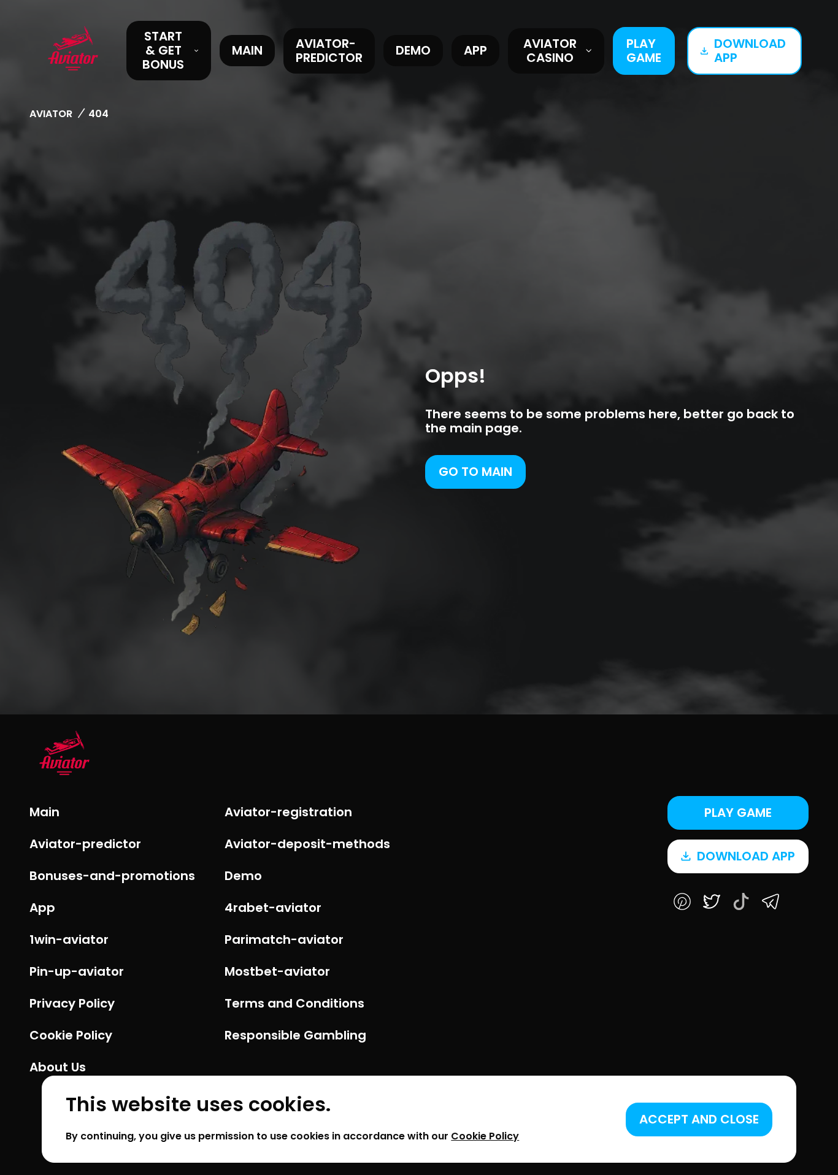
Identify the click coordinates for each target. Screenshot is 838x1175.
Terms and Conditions (294, 1003)
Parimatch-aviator (284, 939)
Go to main (475, 471)
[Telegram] (770, 903)
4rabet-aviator (273, 907)
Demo (413, 50)
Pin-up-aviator (76, 971)
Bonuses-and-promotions (112, 875)
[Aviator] (73, 50)
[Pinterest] (682, 903)
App (475, 50)
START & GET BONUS (163, 50)
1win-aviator (69, 939)
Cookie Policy (70, 1035)
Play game (643, 50)
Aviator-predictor (329, 50)
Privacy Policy (72, 1003)
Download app (750, 50)
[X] (711, 903)
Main (247, 50)
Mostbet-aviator (277, 971)
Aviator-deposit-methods (307, 843)
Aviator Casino (550, 50)
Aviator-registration (288, 812)
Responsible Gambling (295, 1035)
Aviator (50, 114)
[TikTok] (741, 903)
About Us (57, 1067)
